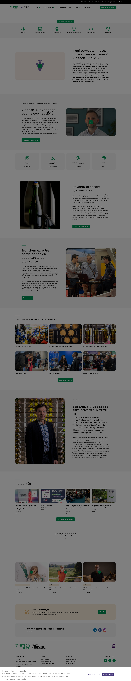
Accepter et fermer (108, 674)
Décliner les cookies (125, 669)
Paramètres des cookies (94, 674)
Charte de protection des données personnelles (14, 679)
